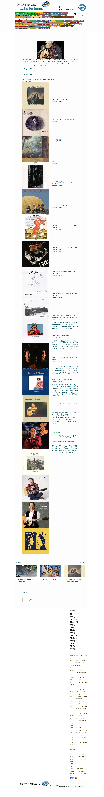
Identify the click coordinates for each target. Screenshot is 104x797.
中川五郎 (78, 766)
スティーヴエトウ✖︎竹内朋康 (77, 718)
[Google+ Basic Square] (76, 778)
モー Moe (72, 749)
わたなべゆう (78, 679)
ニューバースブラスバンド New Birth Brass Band (78, 737)
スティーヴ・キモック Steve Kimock (78, 720)
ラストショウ (73, 754)
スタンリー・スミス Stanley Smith (78, 715)
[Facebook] (51, 785)
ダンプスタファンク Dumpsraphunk (78, 727)
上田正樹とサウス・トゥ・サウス (78, 763)
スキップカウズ (74, 711)
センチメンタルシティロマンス (77, 723)
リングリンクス (81, 754)
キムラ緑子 (78, 694)
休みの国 (77, 771)
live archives (73, 667)
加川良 (74, 773)
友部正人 (85, 773)
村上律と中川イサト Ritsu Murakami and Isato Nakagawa (74, 580)
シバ (71, 699)
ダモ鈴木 (72, 725)
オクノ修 (72, 694)
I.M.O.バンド (82, 660)
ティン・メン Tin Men (75, 730)
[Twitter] (53, 785)
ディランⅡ (84, 730)
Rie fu (84, 662)
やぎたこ (72, 679)
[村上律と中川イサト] (74, 571)
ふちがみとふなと (80, 677)
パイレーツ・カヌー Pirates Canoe (78, 739)
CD (70, 658)
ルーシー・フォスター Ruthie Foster (78, 756)
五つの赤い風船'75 (74, 768)
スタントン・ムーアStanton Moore (78, 713)
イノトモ (72, 687)
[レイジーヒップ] (50, 571)
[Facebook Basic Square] (71, 778)
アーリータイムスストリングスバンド (78, 684)
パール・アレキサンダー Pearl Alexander (78, 742)
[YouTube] (56, 785)
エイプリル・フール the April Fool (78, 691)
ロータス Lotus (82, 759)
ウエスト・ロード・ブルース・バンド (78, 689)
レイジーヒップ (74, 759)
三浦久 (71, 761)
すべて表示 (82, 562)
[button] (83, 15)
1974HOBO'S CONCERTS (81, 655)
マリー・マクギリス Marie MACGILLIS (78, 747)
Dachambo (74, 658)
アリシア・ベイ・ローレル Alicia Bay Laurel (78, 682)
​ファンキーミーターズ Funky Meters (78, 672)
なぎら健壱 (73, 677)
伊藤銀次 (72, 771)
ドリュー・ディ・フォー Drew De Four (78, 732)
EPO (79, 658)
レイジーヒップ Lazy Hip (49, 579)
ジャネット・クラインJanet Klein (78, 703)
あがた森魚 (73, 674)
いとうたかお (79, 674)
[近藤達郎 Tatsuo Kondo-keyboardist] (26, 571)
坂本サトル (73, 776)
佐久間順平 (83, 771)
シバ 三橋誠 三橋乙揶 (78, 699)
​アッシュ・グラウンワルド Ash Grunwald (78, 670)
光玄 (71, 773)
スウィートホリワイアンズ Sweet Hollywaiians (78, 708)
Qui (76, 662)
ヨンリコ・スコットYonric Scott (77, 751)
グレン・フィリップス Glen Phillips (78, 696)
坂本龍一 (78, 776)
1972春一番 (72, 655)
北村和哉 (79, 773)
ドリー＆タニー (74, 735)
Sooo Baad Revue (74, 665)
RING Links (80, 662)
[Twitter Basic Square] (73, 778)
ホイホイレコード (74, 744)
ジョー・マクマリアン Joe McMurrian (78, 706)
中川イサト (73, 766)
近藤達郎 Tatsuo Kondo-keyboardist (25, 580)
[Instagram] (58, 785)
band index (81, 665)
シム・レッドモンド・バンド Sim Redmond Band (78, 701)
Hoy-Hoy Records (74, 660)
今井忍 (81, 768)
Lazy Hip (72, 662)
